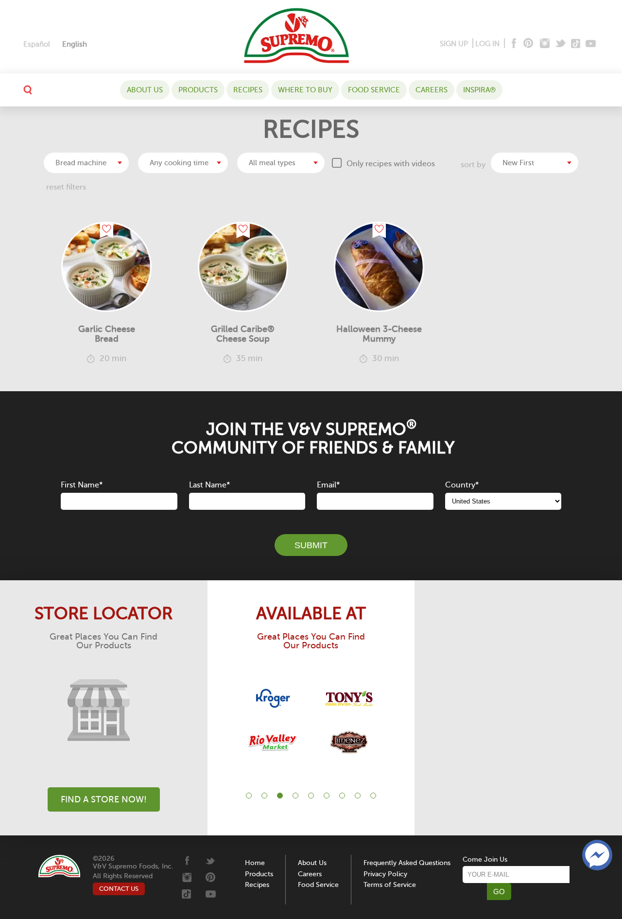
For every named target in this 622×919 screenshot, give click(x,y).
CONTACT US (118, 888)
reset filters (66, 187)
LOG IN (487, 44)
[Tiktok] (576, 44)
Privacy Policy (385, 874)
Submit (311, 545)
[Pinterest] (527, 44)
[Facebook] (513, 44)
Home (255, 863)
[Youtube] (591, 44)
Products (198, 90)
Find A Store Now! (104, 799)
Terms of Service (389, 884)
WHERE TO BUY (305, 90)
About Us (145, 90)
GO (499, 891)
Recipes (247, 90)
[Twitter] (561, 44)
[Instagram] (545, 44)
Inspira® (479, 90)
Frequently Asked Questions (406, 863)
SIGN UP (454, 44)
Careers (431, 90)
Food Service (374, 90)
